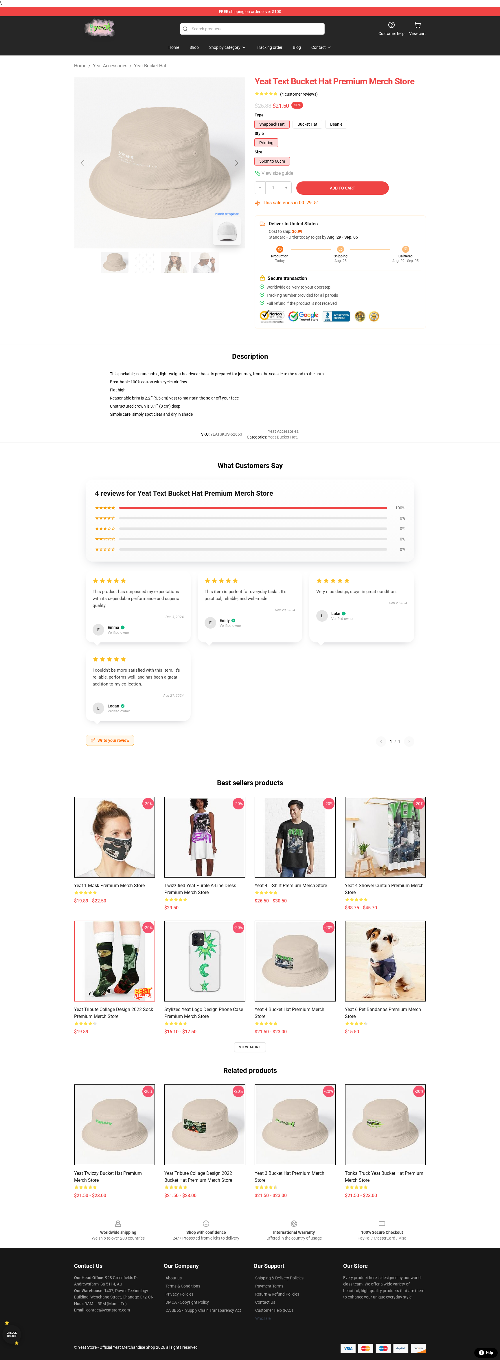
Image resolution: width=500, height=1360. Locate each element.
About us (174, 1278)
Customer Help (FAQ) (274, 1310)
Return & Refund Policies (277, 1294)
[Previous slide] (83, 163)
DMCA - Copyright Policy (187, 1302)
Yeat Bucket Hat (150, 65)
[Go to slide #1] (114, 262)
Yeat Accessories (110, 65)
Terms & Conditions (183, 1286)
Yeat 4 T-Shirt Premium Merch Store (291, 885)
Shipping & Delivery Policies (279, 1278)
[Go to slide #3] (175, 262)
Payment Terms (269, 1286)
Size (258, 152)
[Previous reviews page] (381, 741)
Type (259, 115)
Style (259, 133)
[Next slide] (236, 163)
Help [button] (489, 1353)
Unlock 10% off (12, 1334)
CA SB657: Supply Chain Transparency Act (203, 1310)
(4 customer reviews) (299, 94)
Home (80, 65)
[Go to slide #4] (205, 262)
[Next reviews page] (409, 741)
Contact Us (265, 1302)
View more (250, 1047)
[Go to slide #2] (145, 262)
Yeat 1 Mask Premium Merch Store (109, 885)
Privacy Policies (179, 1294)
